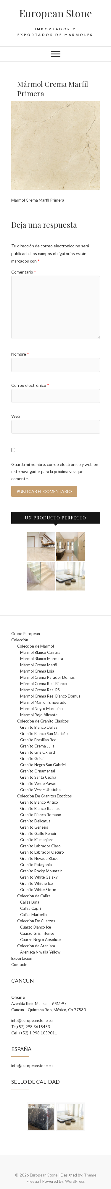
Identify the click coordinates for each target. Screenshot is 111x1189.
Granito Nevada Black (39, 858)
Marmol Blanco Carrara (40, 652)
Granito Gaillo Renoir (38, 833)
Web (15, 416)
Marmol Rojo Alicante (38, 714)
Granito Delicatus (35, 821)
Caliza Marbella (33, 914)
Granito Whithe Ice (36, 883)
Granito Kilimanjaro (37, 839)
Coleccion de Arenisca (36, 945)
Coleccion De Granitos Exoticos (44, 796)
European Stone (55, 13)
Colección (19, 639)
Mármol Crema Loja (37, 671)
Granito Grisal (32, 758)
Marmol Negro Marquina (41, 708)
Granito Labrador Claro (40, 846)
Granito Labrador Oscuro (42, 852)
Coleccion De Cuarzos (36, 920)
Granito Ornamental (37, 771)
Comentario (23, 271)
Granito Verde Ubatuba (40, 789)
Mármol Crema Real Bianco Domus (50, 696)
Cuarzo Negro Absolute (40, 939)
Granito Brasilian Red (38, 739)
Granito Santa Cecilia (38, 777)
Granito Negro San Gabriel (43, 764)
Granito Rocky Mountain (41, 870)
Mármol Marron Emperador (44, 702)
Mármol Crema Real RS (40, 689)
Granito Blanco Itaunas (39, 808)
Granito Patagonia (36, 864)
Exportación (21, 958)
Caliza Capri (30, 908)
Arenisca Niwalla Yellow (40, 952)
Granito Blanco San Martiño (44, 733)
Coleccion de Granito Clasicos (43, 721)
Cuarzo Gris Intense (37, 933)
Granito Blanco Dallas (38, 727)
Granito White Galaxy (39, 877)
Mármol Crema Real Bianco (43, 683)
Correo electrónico (30, 385)
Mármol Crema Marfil (38, 664)
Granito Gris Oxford (37, 752)
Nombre (20, 353)
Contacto (19, 964)
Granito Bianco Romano (40, 814)
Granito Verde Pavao (38, 783)
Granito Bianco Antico (39, 802)
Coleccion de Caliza (34, 895)
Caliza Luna (29, 902)
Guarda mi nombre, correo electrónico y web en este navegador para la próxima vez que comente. (54, 471)
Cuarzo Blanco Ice (35, 927)
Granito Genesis (34, 827)
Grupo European (25, 633)
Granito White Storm (38, 889)
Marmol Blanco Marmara (41, 658)
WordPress (75, 1181)
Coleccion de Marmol (35, 646)
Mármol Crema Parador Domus (47, 677)
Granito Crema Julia (37, 746)
